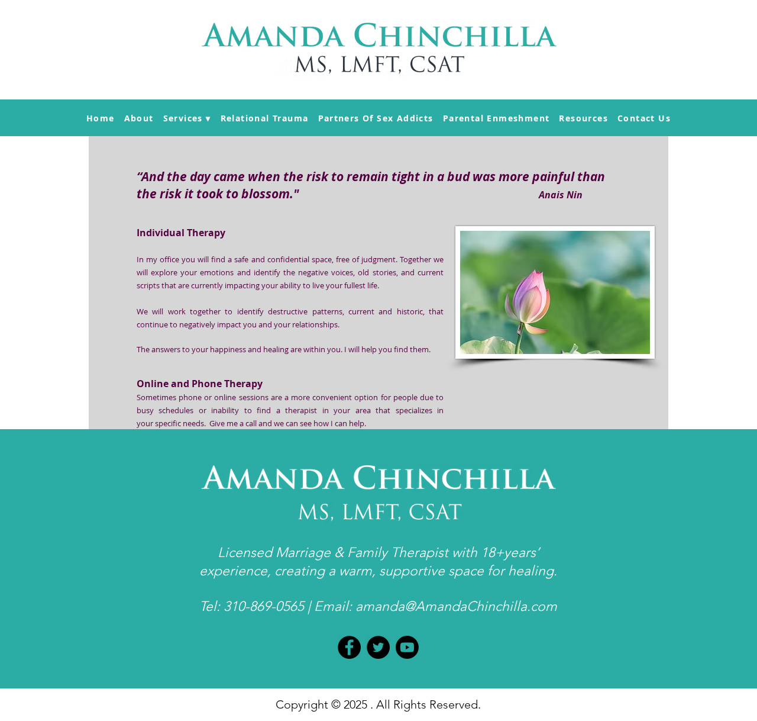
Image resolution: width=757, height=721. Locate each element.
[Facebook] (349, 647)
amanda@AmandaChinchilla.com (456, 606)
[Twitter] (378, 647)
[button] (187, 118)
